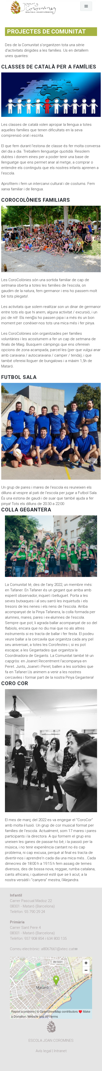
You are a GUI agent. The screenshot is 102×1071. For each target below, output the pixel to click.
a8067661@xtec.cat (59, 949)
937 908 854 (34, 938)
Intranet (60, 1051)
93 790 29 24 (34, 911)
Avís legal (43, 1051)
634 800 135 (57, 938)
